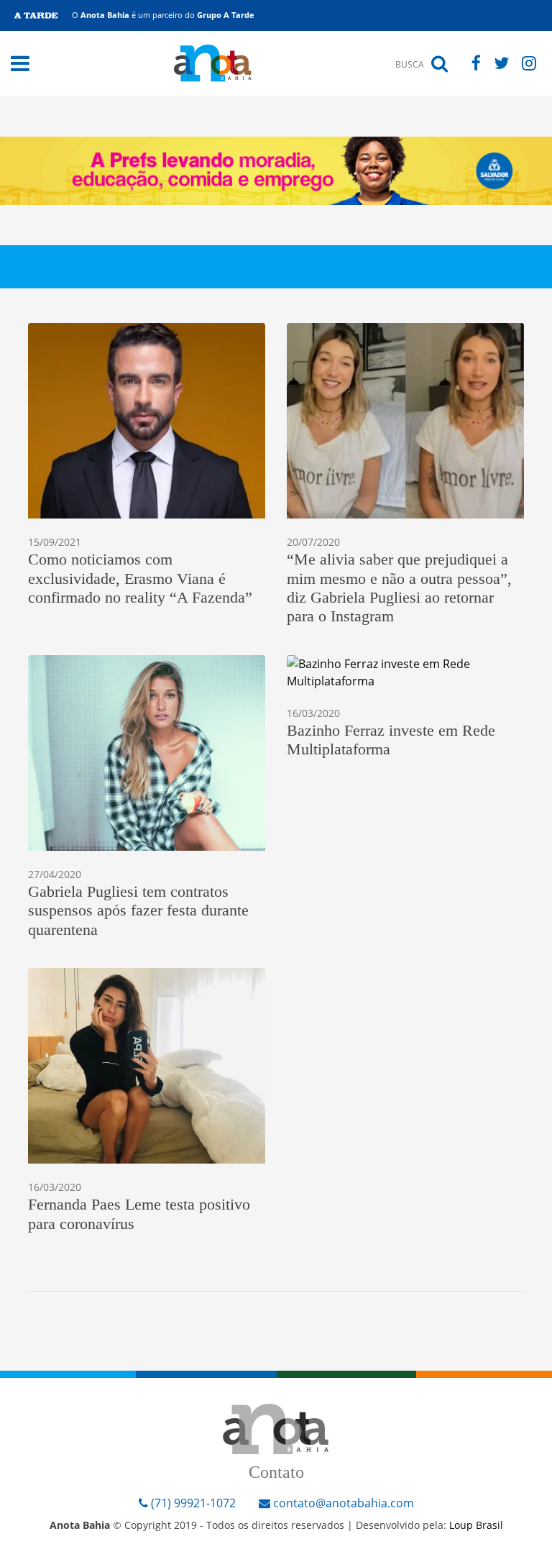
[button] (20, 63)
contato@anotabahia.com (343, 1503)
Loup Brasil (476, 1525)
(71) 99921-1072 (192, 1503)
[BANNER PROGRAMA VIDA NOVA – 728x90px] (276, 170)
